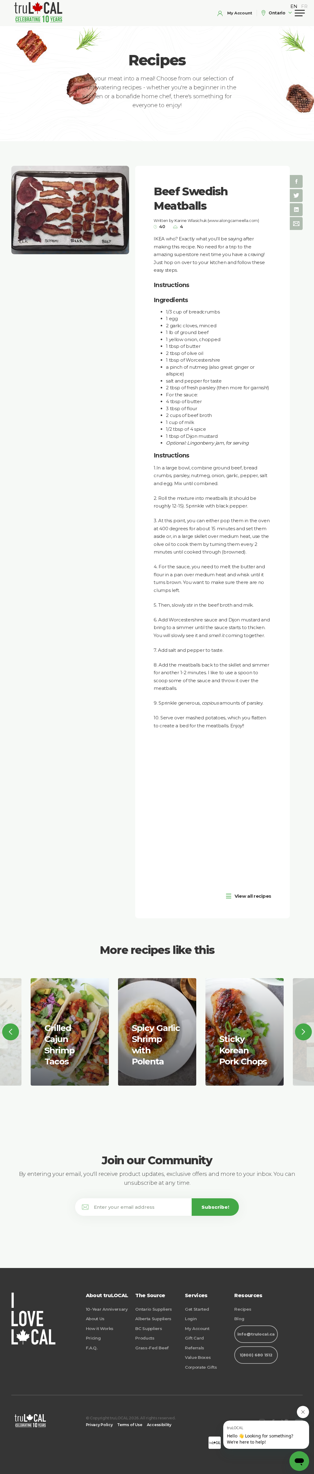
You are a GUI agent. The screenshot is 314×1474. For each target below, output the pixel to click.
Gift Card (194, 1338)
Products (145, 1338)
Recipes (242, 1309)
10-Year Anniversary (107, 1309)
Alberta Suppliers (153, 1318)
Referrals (194, 1347)
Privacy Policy (99, 1424)
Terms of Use (129, 1424)
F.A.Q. (92, 1347)
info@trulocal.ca (256, 1334)
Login (191, 1318)
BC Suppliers (148, 1328)
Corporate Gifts (201, 1367)
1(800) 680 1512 (256, 1355)
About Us (95, 1318)
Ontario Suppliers (153, 1309)
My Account (197, 1328)
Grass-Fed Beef (152, 1347)
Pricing (93, 1338)
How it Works (99, 1328)
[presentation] (10, 1031)
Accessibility (159, 1424)
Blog (239, 1318)
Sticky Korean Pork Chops (243, 1050)
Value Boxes (198, 1357)
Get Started (197, 1309)
